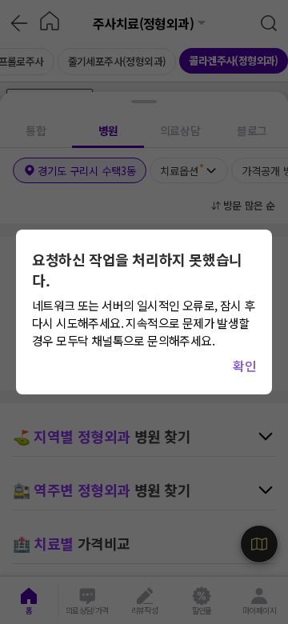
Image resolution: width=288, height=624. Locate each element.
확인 (244, 365)
